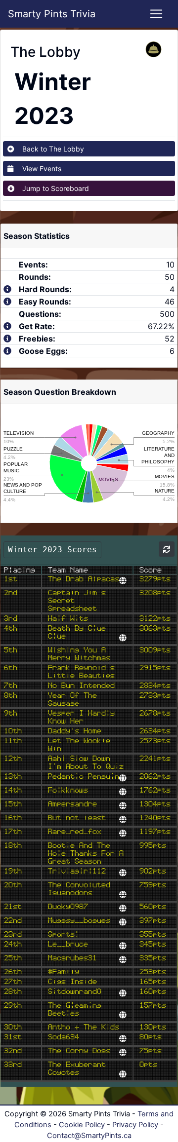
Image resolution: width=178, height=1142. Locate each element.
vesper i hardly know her (81, 717)
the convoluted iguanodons (79, 889)
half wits (68, 618)
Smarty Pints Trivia (51, 14)
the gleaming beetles (74, 1009)
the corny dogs (79, 1051)
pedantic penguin (83, 776)
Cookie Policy (82, 1124)
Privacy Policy (135, 1124)
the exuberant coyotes (77, 1068)
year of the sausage (72, 699)
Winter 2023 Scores (52, 549)
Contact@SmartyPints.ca (89, 1135)
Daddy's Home (74, 731)
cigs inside (72, 982)
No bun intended (81, 685)
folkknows (68, 790)
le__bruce (68, 944)
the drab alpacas (83, 579)
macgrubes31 (72, 958)
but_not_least (77, 818)
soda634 (63, 1037)
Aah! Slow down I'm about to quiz (86, 762)
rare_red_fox (74, 832)
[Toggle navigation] (156, 14)
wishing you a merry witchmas (79, 654)
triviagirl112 (77, 871)
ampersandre (72, 804)
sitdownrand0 (74, 991)
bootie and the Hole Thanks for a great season (86, 853)
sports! (63, 934)
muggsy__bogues (79, 920)
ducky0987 (68, 907)
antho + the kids (83, 1027)
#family (63, 972)
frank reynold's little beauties (81, 672)
